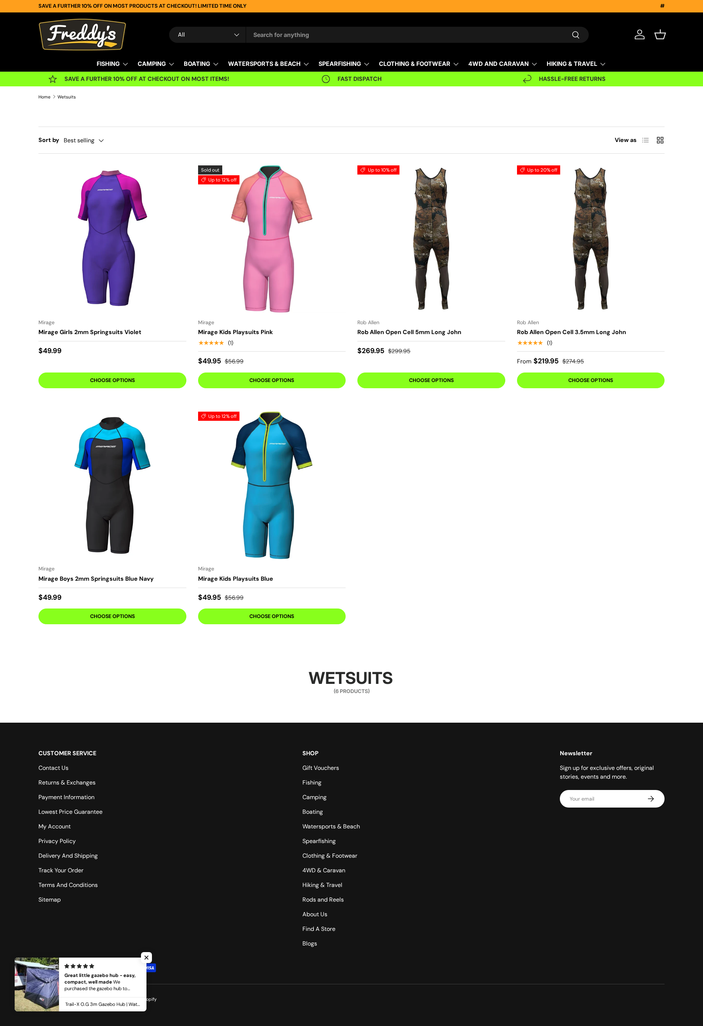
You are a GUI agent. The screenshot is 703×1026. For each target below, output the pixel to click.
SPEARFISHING (340, 63)
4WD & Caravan (323, 870)
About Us (314, 914)
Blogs (309, 943)
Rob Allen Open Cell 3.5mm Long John (571, 332)
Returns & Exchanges (67, 782)
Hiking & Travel (322, 885)
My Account (54, 826)
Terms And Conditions (68, 885)
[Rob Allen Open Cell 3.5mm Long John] (591, 239)
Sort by (48, 140)
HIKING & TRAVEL (572, 63)
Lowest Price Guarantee (70, 812)
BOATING (197, 63)
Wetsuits (66, 97)
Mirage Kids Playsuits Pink (235, 332)
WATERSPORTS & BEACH (264, 63)
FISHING (108, 63)
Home (44, 97)
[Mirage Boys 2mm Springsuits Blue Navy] (112, 485)
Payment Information (66, 797)
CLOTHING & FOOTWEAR (414, 63)
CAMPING (152, 63)
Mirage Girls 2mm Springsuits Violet (89, 332)
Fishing (311, 782)
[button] (660, 34)
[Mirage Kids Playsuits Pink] (272, 239)
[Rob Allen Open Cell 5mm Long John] (431, 239)
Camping (314, 797)
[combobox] (379, 35)
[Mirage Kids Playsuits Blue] (272, 485)
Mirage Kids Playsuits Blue (235, 579)
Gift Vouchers (320, 768)
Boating (312, 812)
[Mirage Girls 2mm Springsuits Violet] (112, 239)
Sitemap (49, 899)
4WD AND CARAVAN (498, 63)
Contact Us (53, 768)
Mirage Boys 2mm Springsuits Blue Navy (96, 579)
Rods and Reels (323, 899)
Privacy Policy (57, 841)
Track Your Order (60, 870)
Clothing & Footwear (329, 856)
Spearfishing (319, 841)
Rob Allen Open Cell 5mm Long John (409, 332)
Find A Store (318, 929)
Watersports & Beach (331, 826)
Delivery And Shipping (68, 856)
